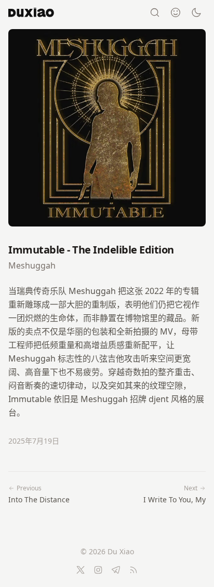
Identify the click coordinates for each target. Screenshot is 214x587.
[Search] (154, 12)
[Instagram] (98, 570)
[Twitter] (80, 570)
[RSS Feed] (133, 570)
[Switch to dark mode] (196, 12)
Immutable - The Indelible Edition (91, 250)
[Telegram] (116, 570)
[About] (175, 12)
